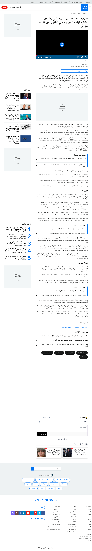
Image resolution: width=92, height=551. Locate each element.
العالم (79, 13)
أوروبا (89, 509)
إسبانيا (63, 484)
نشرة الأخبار (73, 512)
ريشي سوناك (70, 353)
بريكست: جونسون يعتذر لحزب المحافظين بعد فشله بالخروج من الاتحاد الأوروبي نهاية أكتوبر (65, 345)
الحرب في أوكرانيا (28, 480)
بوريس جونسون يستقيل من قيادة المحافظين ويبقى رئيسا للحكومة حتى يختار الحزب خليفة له (64, 295)
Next (89, 519)
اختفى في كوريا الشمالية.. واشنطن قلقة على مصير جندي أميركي (70, 340)
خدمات (74, 507)
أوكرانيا (33, 488)
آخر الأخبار (73, 517)
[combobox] (26, 2)
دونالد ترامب (54, 484)
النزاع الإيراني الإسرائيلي (62, 480)
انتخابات (83, 357)
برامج (89, 532)
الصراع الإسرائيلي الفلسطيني (44, 480)
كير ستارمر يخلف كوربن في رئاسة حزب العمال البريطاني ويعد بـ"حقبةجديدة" (68, 233)
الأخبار (83, 13)
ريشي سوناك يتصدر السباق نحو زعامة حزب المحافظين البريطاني (70, 291)
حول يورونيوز (57, 509)
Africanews (72, 529)
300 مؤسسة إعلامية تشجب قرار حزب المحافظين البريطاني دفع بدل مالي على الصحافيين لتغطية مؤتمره (63, 159)
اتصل (59, 522)
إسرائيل (44, 484)
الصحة (89, 522)
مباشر (4, 7)
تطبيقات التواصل (72, 524)
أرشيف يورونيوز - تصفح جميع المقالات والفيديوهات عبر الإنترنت (85, 539)
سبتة (36, 484)
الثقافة (89, 527)
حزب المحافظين (47, 353)
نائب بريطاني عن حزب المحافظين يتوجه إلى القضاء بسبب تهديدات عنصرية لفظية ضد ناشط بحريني (64, 165)
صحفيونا (89, 534)
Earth (89, 517)
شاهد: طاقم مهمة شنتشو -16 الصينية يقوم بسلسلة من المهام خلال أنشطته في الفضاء (65, 336)
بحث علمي (50, 488)
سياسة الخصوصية (56, 519)
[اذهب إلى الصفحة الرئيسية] (84, 7)
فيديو (89, 529)
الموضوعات (88, 507)
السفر (90, 524)
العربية (87, 2)
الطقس (74, 514)
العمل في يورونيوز (56, 524)
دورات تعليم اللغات (71, 532)
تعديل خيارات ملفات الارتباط (53, 529)
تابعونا (74, 519)
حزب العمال (59, 353)
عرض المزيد (57, 507)
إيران (59, 488)
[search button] (17, 2)
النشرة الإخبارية (39, 518)
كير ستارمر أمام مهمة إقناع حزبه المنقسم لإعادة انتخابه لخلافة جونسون (69, 229)
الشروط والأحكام (56, 514)
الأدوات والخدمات (71, 527)
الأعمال (89, 514)
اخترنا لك (27, 90)
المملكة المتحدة (73, 13)
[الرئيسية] (87, 13)
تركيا (42, 488)
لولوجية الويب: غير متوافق (54, 527)
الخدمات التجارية (56, 512)
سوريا (28, 484)
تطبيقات (74, 522)
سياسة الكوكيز (57, 517)
